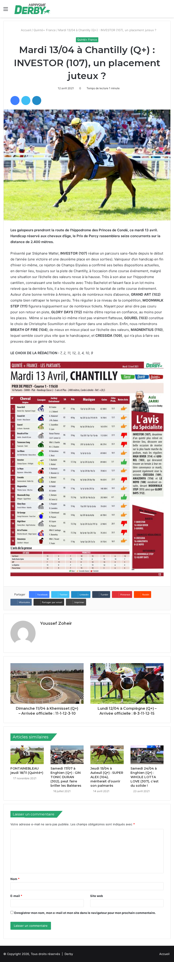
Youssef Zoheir (56, 623)
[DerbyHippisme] (32, 8)
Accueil (25, 30)
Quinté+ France (45, 30)
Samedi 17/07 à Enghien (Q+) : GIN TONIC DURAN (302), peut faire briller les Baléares (66, 777)
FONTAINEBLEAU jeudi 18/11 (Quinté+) (26, 770)
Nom (14, 879)
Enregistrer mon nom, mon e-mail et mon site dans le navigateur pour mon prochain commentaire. (85, 913)
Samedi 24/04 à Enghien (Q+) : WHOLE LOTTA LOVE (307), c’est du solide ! (144, 777)
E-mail (16, 896)
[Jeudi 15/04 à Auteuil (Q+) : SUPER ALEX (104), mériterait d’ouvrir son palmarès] (107, 754)
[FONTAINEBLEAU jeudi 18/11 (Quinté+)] (27, 754)
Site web (96, 896)
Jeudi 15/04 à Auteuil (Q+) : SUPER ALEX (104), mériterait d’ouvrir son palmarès (106, 777)
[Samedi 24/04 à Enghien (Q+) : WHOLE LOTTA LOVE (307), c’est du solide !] (147, 754)
